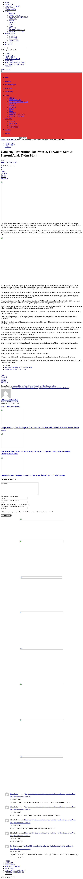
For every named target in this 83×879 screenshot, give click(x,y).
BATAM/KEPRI (10, 10)
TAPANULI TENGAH (16, 31)
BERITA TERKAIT (6, 406)
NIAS (11, 26)
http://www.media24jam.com (10, 401)
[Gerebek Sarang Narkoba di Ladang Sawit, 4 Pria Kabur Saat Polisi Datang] (12, 471)
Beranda (3, 140)
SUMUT (8, 11)
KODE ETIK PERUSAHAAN (15, 62)
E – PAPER (9, 42)
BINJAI (11, 24)
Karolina (13, 846)
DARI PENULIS (15, 406)
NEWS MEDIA (10, 57)
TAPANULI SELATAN (17, 30)
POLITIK (12, 35)
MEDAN (12, 13)
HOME (7, 2)
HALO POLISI (14, 41)
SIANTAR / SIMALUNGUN (18, 17)
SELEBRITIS (13, 39)
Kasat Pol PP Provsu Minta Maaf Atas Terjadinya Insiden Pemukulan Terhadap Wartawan (40, 388)
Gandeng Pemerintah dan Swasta (15, 369)
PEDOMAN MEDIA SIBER (14, 64)
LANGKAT (13, 19)
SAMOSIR (12, 28)
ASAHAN (12, 22)
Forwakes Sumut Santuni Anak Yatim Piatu (18, 367)
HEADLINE (9, 4)
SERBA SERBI (10, 33)
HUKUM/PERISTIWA (12, 6)
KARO (11, 21)
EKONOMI (13, 37)
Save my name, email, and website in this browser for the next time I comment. (28, 512)
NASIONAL (9, 60)
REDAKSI (8, 44)
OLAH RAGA (10, 8)
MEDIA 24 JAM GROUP (9, 162)
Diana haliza (14, 794)
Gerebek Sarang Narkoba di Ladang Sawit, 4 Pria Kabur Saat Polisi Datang (33, 475)
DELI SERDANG (15, 15)
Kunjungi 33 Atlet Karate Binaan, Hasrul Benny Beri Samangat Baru (34, 386)
